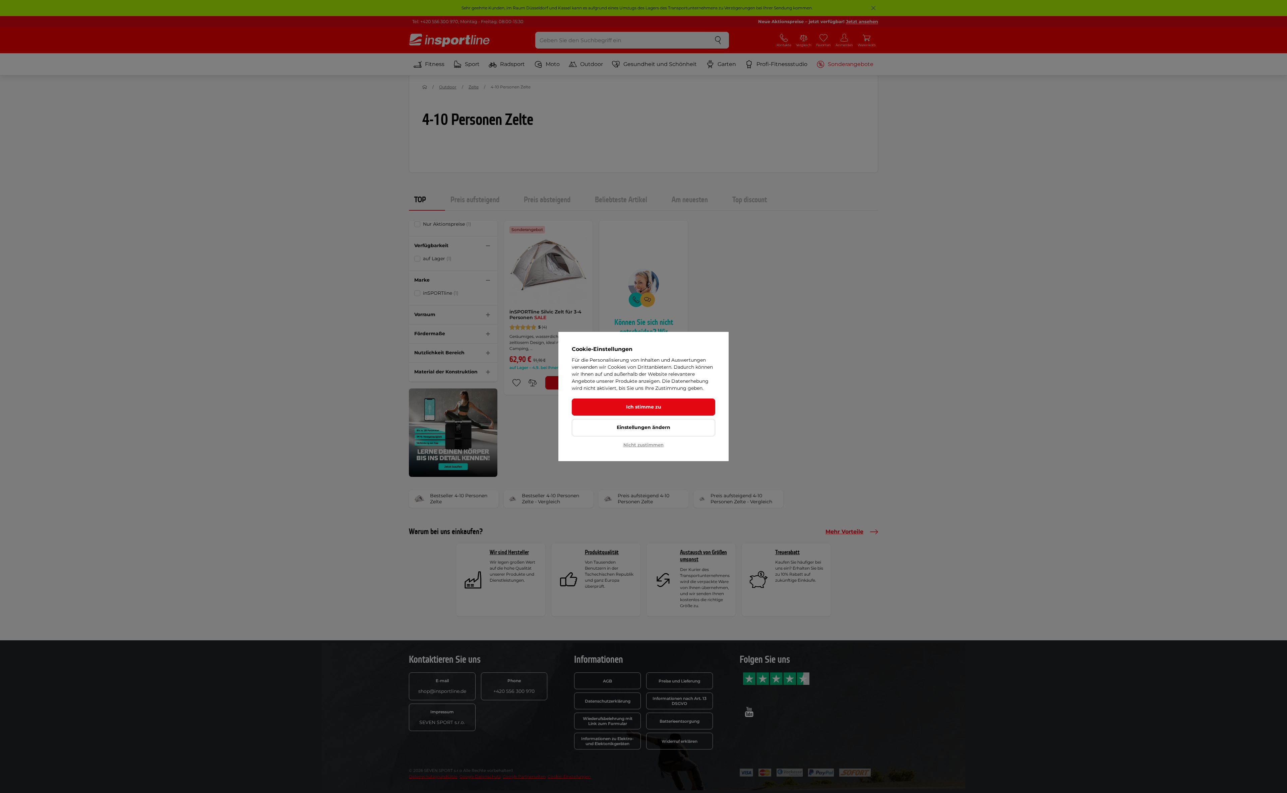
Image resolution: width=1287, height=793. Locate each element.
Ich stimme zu (643, 407)
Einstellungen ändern (643, 427)
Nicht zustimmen (643, 444)
